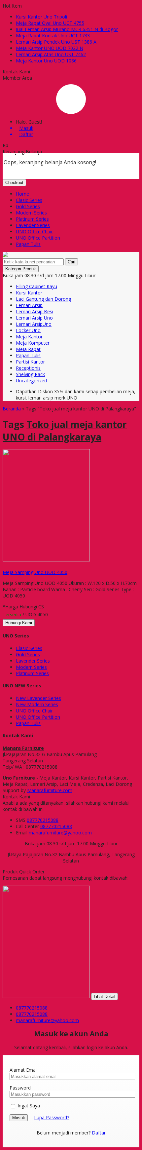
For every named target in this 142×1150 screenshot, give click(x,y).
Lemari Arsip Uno (34, 318)
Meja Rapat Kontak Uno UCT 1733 (53, 35)
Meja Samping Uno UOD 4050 (35, 572)
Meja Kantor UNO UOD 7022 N (49, 48)
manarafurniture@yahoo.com (60, 832)
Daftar (99, 1133)
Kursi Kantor (29, 292)
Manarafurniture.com (49, 790)
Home (22, 194)
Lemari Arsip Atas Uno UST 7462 (51, 54)
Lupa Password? (51, 1117)
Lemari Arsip (29, 305)
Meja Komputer (33, 343)
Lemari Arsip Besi (34, 311)
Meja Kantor (29, 336)
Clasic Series (29, 200)
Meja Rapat (28, 349)
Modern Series (31, 213)
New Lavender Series (38, 698)
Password (20, 1088)
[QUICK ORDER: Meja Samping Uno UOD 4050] (4, 566)
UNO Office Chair (34, 231)
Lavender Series (33, 225)
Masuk (18, 1117)
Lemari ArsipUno (34, 324)
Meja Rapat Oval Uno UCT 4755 (50, 23)
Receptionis (28, 368)
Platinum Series (32, 219)
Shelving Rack (30, 374)
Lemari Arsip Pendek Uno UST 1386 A (56, 42)
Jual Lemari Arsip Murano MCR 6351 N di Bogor (67, 29)
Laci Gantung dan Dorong (43, 299)
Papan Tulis (28, 244)
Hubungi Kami (18, 622)
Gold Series (28, 206)
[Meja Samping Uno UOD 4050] (46, 559)
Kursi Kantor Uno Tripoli (41, 17)
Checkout (14, 182)
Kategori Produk (20, 268)
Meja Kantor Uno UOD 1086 (46, 61)
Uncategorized (31, 380)
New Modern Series (37, 704)
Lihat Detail (104, 996)
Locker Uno (28, 330)
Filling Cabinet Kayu (36, 286)
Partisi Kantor (30, 362)
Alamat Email (24, 1070)
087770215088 (42, 820)
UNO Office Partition (38, 238)
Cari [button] (71, 261)
